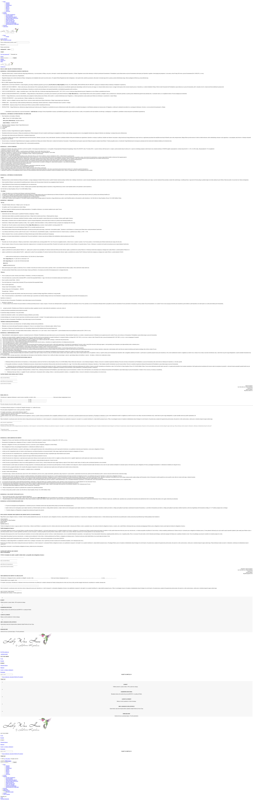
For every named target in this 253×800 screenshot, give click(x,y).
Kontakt (2, 661)
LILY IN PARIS (9, 15)
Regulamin (3, 672)
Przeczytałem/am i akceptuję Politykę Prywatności (12, 676)
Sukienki (7, 2)
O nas (2, 658)
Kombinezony (9, 5)
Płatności (2, 667)
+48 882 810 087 (4, 654)
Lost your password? (5, 54)
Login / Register (6, 794)
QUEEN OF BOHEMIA (11, 23)
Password (3, 44)
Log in (2, 51)
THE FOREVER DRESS (11, 17)
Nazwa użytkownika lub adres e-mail (9, 42)
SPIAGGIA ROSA (10, 19)
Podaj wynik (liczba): (5, 47)
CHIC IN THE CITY (10, 20)
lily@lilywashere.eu (5, 652)
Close (2, 797)
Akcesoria (8, 11)
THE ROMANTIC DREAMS (12, 24)
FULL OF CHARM (10, 21)
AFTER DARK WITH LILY (12, 18)
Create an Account (7, 40)
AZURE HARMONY (10, 14)
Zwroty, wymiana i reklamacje (7, 670)
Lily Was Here (7, 758)
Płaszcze (7, 7)
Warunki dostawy (4, 665)
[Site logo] (10, 33)
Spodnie (7, 6)
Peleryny (7, 8)
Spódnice (8, 4)
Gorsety (7, 9)
